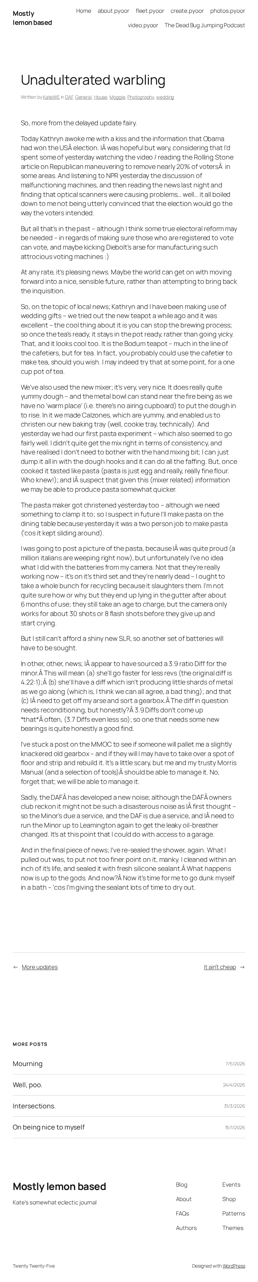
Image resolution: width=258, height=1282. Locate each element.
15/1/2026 (235, 1127)
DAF (69, 97)
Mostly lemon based (32, 18)
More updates (40, 967)
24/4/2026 (234, 1084)
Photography (140, 97)
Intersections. (34, 1106)
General (83, 97)
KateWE (51, 97)
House (101, 97)
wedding (165, 97)
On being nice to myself (49, 1127)
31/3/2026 (234, 1106)
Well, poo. (27, 1085)
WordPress (234, 1266)
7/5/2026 (235, 1063)
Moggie (117, 97)
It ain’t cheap (220, 967)
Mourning (27, 1063)
